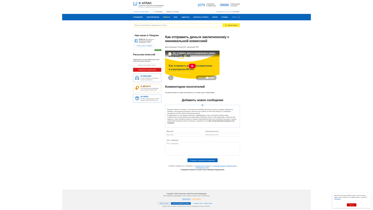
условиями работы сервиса (202, 166)
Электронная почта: (212, 131)
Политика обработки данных (181, 203)
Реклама (158, 49)
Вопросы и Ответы (200, 17)
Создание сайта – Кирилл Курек (202, 203)
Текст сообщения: (173, 140)
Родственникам (153, 17)
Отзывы (224, 17)
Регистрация (159, 11)
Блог (176, 17)
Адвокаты (185, 17)
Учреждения (138, 17)
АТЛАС (151, 3)
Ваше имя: (170, 131)
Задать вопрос (164, 203)
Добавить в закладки (172, 11)
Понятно (351, 205)
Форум (214, 17)
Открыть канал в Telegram (144, 45)
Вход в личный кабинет (142, 11)
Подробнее (337, 199)
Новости (166, 17)
